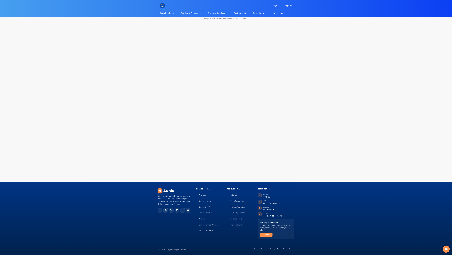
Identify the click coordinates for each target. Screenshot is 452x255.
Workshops (203, 219)
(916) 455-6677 (268, 197)
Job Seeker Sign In (206, 231)
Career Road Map (206, 207)
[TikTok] (182, 210)
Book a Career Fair (237, 201)
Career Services (205, 201)
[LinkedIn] (177, 210)
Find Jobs (202, 195)
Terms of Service (288, 249)
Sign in (276, 5)
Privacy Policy (275, 249)
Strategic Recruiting (237, 207)
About (255, 249)
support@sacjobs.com (271, 203)
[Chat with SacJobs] (446, 249)
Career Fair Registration (208, 225)
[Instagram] (165, 210)
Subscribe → (266, 235)
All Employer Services (238, 213)
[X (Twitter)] (171, 210)
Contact (264, 249)
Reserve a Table (236, 219)
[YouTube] (188, 210)
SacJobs (166, 190)
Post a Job (233, 195)
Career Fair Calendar (207, 213)
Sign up (288, 5)
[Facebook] (160, 210)
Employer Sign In (236, 225)
